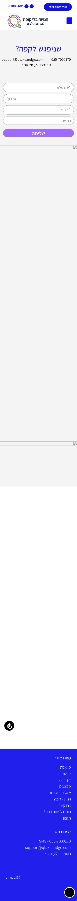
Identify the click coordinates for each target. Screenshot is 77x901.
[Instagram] (26, 6)
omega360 (13, 877)
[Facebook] (32, 6)
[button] (69, 20)
